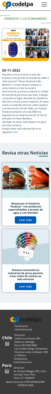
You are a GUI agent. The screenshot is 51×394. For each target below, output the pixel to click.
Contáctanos (21, 326)
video (15, 132)
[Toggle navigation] (44, 5)
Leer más (25, 220)
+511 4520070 (27, 377)
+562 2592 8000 (28, 345)
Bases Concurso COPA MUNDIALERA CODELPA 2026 (25, 383)
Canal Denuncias (23, 329)
